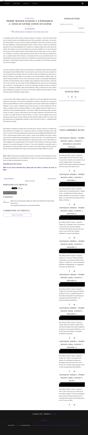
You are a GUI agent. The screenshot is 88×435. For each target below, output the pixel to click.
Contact (35, 3)
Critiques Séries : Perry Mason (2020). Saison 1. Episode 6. (72, 211)
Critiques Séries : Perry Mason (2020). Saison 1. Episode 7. (72, 177)
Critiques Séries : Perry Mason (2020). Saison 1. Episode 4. (72, 277)
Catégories (16, 3)
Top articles (33, 425)
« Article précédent (8, 178)
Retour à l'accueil (30, 181)
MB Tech (44, 420)
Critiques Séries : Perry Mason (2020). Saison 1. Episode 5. (72, 244)
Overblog (53, 414)
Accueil (7, 3)
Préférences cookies (76, 425)
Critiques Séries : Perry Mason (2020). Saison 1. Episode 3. (72, 311)
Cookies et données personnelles (63, 425)
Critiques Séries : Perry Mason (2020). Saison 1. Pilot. (72, 378)
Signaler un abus (46, 425)
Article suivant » (52, 178)
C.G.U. (53, 425)
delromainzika (23, 205)
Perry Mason (29, 18)
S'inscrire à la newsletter (10, 192)
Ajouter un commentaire (17, 215)
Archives (26, 3)
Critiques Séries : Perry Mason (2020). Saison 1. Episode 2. (72, 344)
